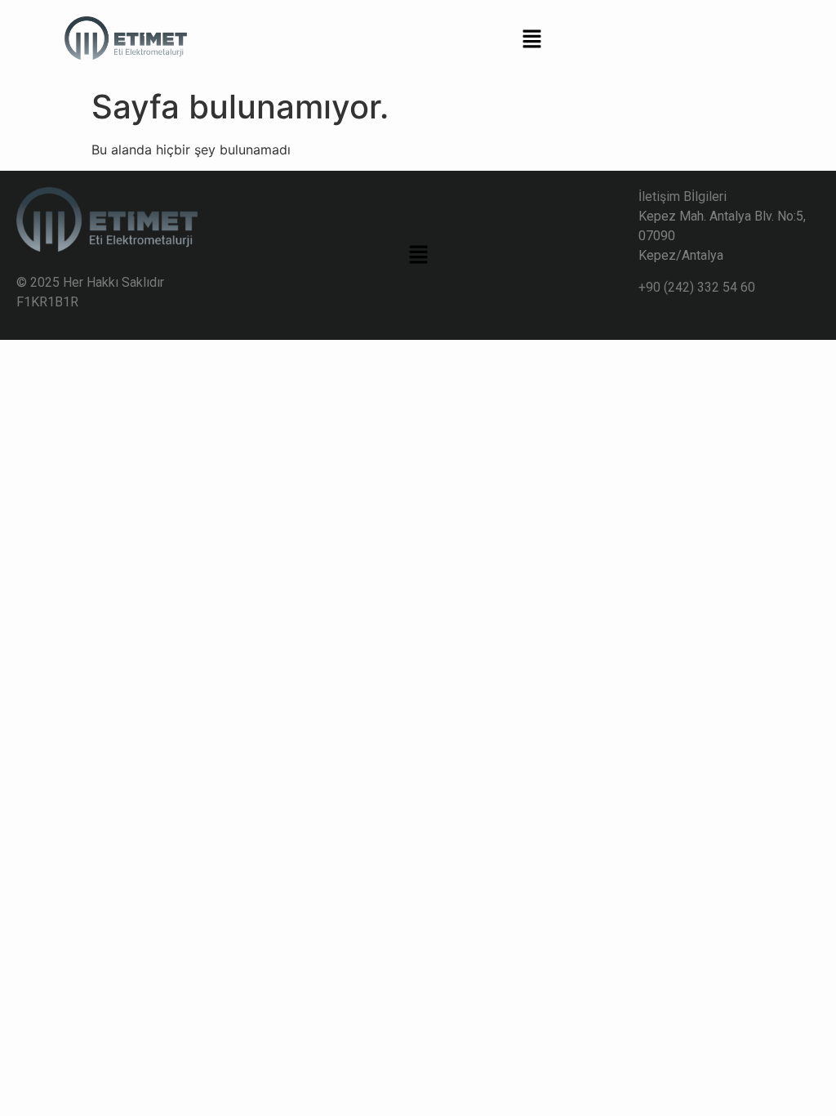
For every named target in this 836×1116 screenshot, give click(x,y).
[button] (532, 40)
